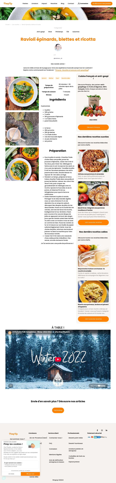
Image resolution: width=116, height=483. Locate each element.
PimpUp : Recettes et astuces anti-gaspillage (71, 70)
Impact (44, 3)
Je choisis (11, 474)
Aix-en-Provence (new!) (38, 438)
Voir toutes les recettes (93, 222)
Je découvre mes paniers (101, 3)
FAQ (50, 443)
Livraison (35, 3)
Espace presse (74, 462)
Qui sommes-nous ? (17, 439)
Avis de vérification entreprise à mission (56, 460)
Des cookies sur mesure (11, 466)
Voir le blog (58, 410)
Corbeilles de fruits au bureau (77, 456)
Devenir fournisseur (76, 443)
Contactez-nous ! (55, 438)
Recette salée (66, 78)
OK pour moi (30, 474)
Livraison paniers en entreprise (76, 450)
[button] (4, 478)
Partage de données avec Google (13, 464)
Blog (62, 3)
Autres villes (34, 477)
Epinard (44, 78)
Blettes (51, 78)
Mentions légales (55, 455)
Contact (71, 3)
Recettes (54, 3)
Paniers (25, 3)
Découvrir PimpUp (93, 127)
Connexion (53, 449)
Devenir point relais (76, 438)
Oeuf (57, 78)
